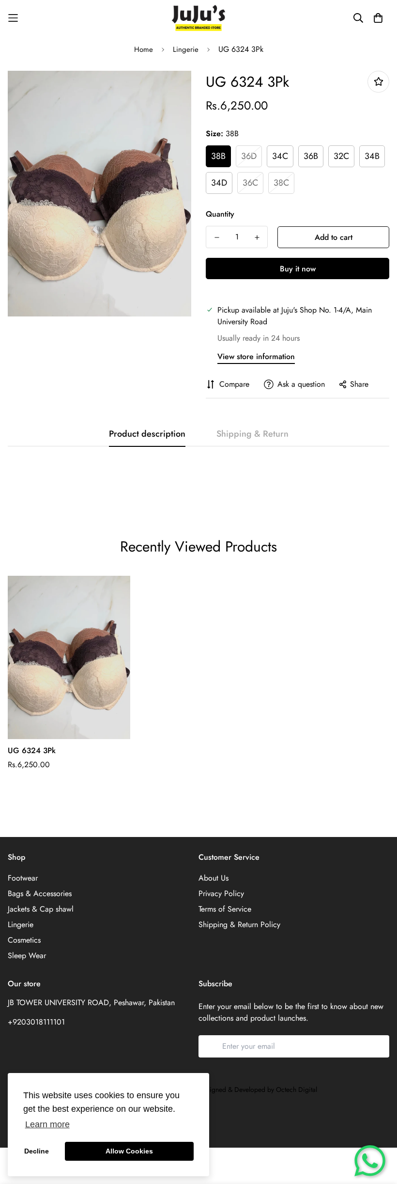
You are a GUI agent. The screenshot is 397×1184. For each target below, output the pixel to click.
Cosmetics (24, 940)
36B (311, 156)
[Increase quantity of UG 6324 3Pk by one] (256, 237)
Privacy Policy (221, 893)
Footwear (23, 878)
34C (280, 156)
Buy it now (298, 268)
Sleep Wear (27, 955)
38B (218, 156)
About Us (213, 878)
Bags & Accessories (40, 893)
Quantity (220, 214)
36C (250, 182)
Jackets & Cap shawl (41, 909)
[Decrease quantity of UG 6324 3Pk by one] (216, 237)
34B (372, 156)
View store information (256, 356)
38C (281, 182)
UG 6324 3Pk (32, 750)
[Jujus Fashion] (198, 18)
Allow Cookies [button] (129, 1151)
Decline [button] (36, 1151)
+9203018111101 (36, 1021)
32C (341, 156)
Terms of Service (224, 909)
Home (143, 49)
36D (249, 156)
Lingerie (185, 49)
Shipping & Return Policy (239, 924)
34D (219, 182)
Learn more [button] (47, 1124)
